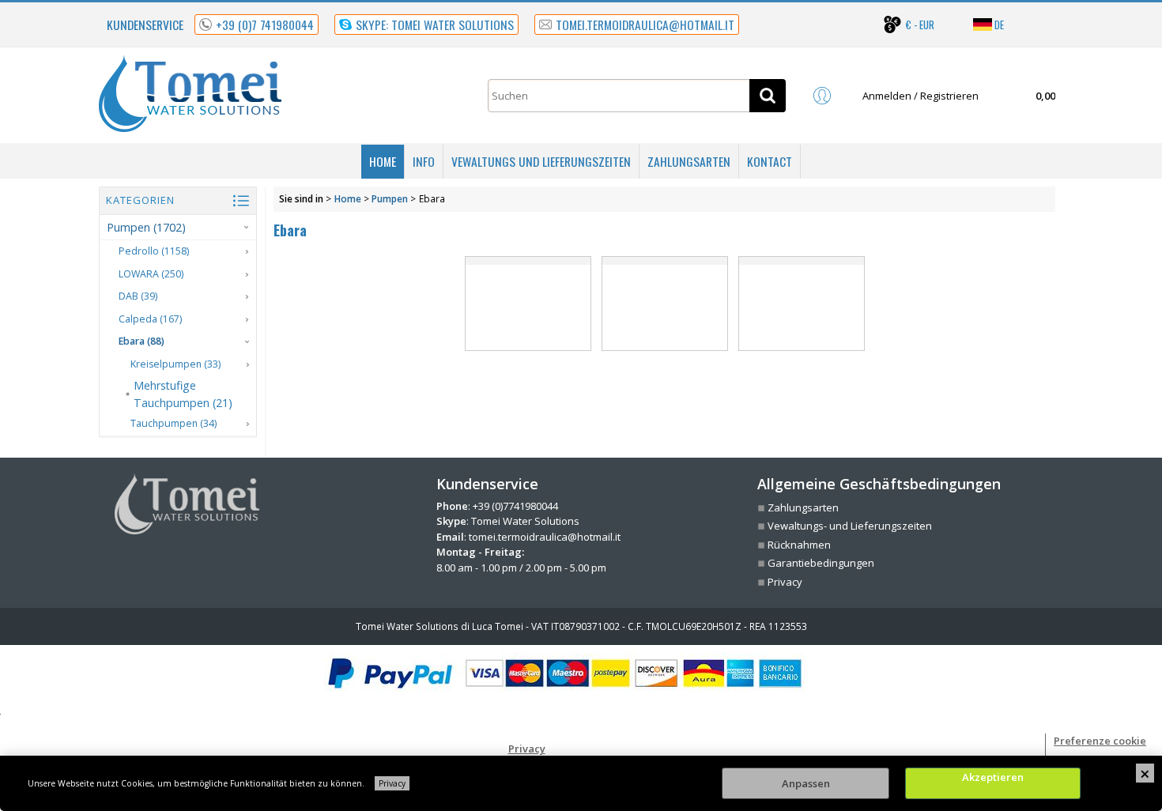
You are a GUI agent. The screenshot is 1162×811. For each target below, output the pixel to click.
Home (382, 161)
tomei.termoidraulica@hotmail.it (545, 537)
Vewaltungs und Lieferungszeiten (541, 161)
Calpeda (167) (150, 319)
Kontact (769, 161)
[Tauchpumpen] (801, 303)
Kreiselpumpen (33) (175, 364)
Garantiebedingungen (821, 563)
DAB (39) (138, 296)
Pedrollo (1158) (154, 251)
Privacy (392, 783)
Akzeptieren (993, 777)
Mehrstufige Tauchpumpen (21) (183, 393)
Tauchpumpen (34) (173, 423)
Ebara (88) (141, 341)
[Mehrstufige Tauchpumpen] (665, 303)
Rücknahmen (799, 545)
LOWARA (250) (151, 274)
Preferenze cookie (1100, 741)
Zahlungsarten (688, 161)
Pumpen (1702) (146, 227)
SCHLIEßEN (1145, 773)
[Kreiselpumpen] (528, 303)
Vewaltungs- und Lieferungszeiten (850, 526)
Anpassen (806, 783)
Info (424, 161)
